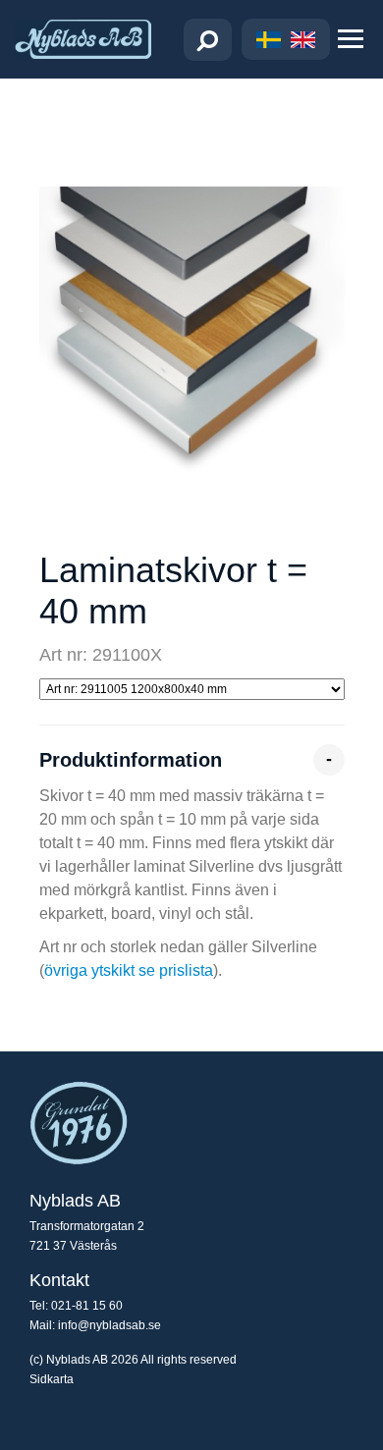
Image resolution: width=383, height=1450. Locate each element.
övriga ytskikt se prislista (128, 970)
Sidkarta (51, 1379)
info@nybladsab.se (109, 1325)
